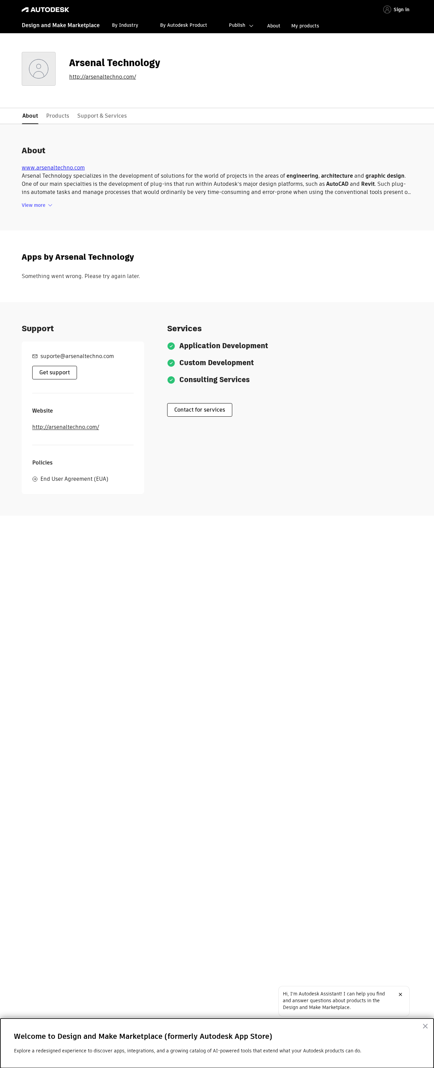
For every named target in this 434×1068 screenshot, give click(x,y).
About (273, 25)
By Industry (125, 25)
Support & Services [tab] (102, 116)
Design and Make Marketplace (61, 25)
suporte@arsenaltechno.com (77, 356)
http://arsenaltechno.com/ (102, 77)
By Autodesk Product (183, 25)
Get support (54, 372)
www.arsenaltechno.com (53, 168)
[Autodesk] (45, 10)
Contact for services (199, 410)
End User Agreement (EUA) (74, 479)
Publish (237, 25)
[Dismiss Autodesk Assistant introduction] (400, 994)
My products (305, 25)
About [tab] (30, 116)
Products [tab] (57, 116)
